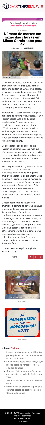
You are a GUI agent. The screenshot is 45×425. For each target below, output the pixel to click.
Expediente (22, 421)
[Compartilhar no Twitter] (30, 257)
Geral (14, 257)
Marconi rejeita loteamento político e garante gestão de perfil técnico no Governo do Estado (24, 389)
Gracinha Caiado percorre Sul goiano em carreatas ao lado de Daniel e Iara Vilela (24, 374)
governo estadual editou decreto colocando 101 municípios (22, 169)
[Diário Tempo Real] (18, 6)
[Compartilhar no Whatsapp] (40, 257)
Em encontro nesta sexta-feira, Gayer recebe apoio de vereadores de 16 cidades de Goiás (24, 364)
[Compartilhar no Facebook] (35, 257)
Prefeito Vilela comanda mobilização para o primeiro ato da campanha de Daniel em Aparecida (24, 355)
